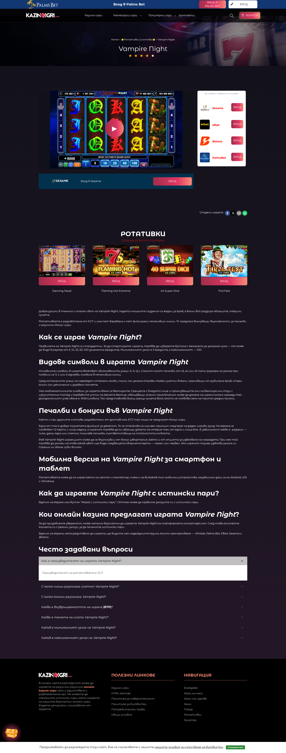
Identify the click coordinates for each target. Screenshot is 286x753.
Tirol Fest (224, 290)
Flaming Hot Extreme (116, 290)
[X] (233, 213)
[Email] (239, 213)
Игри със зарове (195, 698)
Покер (188, 709)
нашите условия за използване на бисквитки (189, 747)
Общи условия (121, 714)
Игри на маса (193, 693)
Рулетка (190, 720)
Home (114, 39)
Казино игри (120, 687)
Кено (187, 704)
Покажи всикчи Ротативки (143, 240)
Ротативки (192, 714)
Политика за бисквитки (128, 704)
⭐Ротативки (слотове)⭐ (138, 39)
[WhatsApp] (244, 213)
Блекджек (191, 687)
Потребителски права (128, 709)
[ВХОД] (62, 261)
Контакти (187, 15)
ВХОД (172, 181)
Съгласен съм (235, 747)
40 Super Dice (170, 290)
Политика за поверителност (132, 698)
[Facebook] (227, 213)
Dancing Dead (61, 290)
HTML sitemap (121, 693)
